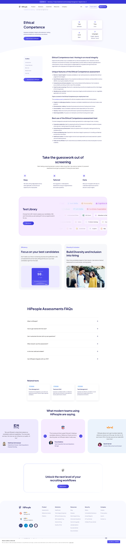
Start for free (103, 6)
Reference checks (46, 513)
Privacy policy (104, 513)
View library (28, 223)
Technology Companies (60, 513)
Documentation (74, 531)
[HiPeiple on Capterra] (26, 519)
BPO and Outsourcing (60, 516)
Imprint (102, 516)
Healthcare (57, 510)
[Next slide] (80, 436)
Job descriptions (74, 525)
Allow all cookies (114, 541)
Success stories (74, 528)
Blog (71, 510)
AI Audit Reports (89, 516)
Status (86, 510)
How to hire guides (74, 522)
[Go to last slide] (45, 436)
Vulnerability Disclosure (90, 513)
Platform (44, 516)
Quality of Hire (58, 525)
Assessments (45, 510)
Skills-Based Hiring (74, 516)
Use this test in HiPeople (32, 38)
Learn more (71, 542)
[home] (23, 7)
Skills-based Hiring (59, 519)
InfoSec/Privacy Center (90, 522)
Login (86, 6)
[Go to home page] (25, 507)
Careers (102, 510)
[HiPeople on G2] (24, 513)
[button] (33, 6)
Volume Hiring (58, 522)
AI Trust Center (88, 519)
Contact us (103, 519)
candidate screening (59, 99)
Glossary (72, 513)
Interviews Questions (75, 519)
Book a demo (93, 6)
